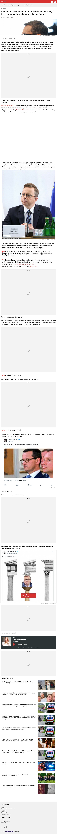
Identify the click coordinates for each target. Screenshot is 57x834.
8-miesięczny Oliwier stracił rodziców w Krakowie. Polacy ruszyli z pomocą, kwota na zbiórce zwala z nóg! (19, 728)
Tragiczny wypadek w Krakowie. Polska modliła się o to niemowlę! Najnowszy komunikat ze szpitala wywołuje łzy (17, 682)
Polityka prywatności (6, 814)
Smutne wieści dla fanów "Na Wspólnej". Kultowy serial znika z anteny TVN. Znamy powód (18, 774)
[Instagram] (4, 827)
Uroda (8, 5)
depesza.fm (4, 822)
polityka (13, 633)
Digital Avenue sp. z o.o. (33, 647)
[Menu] (55, 2)
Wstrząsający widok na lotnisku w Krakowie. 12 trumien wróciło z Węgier (19, 763)
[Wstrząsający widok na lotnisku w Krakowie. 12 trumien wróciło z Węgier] (46, 766)
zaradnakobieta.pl (5, 821)
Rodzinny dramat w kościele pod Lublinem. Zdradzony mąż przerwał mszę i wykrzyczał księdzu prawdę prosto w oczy (17, 740)
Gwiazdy (3, 5)
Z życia (18, 5)
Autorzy (3, 811)
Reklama (3, 810)
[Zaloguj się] (52, 2)
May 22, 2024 (34, 266)
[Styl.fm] (4, 2)
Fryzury (13, 5)
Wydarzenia (29, 5)
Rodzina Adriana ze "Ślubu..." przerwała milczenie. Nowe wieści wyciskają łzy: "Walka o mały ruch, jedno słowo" (18, 693)
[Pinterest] (7, 827)
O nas (2, 807)
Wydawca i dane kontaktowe (7, 808)
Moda (23, 5)
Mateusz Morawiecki (7, 105)
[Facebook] (1, 827)
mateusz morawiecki (6, 633)
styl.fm (2, 820)
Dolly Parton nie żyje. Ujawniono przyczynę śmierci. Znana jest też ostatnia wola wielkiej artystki (18, 786)
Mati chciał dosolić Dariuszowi (25, 110)
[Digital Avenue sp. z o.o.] (9, 831)
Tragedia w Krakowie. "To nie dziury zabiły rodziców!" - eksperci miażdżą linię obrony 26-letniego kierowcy (18, 751)
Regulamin (3, 812)
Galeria (27, 595)
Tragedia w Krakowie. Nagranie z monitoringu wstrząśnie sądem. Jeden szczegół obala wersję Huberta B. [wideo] (19, 705)
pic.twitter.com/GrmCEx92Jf (25, 264)
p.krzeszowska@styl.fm (21, 644)
